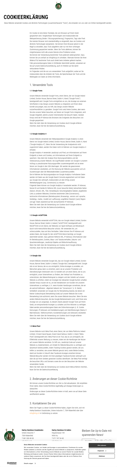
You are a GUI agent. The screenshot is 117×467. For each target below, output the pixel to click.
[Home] (58, 6)
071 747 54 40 (58, 438)
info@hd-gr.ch (35, 413)
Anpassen (101, 450)
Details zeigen (28, 463)
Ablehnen (102, 456)
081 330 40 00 (28, 438)
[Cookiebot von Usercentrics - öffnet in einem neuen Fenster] (12, 463)
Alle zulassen (102, 445)
